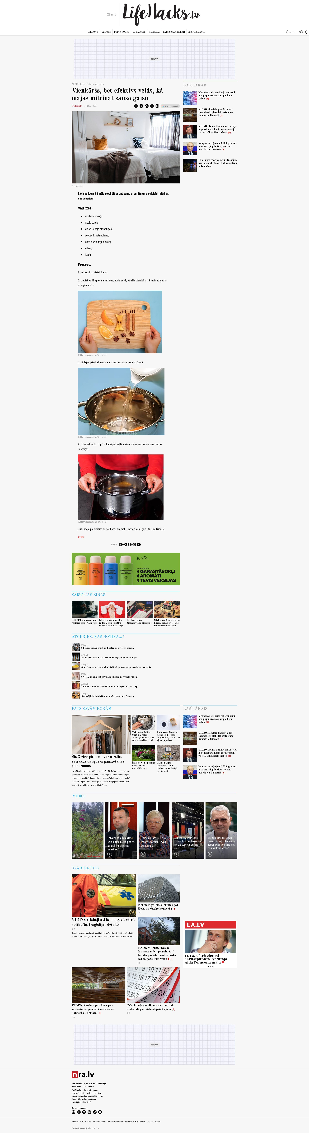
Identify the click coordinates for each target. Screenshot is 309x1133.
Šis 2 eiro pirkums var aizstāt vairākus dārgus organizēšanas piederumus (98, 761)
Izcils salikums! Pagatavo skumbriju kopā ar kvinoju (109, 658)
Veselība (154, 32)
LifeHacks (80, 83)
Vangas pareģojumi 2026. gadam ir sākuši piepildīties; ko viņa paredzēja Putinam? (217, 146)
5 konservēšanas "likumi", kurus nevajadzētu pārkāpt (109, 686)
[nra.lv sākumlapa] (111, 14)
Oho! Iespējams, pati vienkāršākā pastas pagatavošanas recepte (116, 667)
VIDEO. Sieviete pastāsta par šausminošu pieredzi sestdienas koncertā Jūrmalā (215, 112)
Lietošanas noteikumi (115, 1121)
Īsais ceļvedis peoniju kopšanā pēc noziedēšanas (143, 766)
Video (78, 796)
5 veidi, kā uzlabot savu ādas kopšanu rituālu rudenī (109, 677)
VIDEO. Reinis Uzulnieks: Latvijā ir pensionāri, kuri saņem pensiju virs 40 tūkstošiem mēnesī (217, 129)
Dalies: (114, 544)
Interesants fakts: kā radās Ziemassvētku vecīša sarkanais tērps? (112, 623)
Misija (89, 1121)
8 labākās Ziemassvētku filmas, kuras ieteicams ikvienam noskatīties (167, 623)
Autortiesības (129, 1121)
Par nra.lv (75, 1121)
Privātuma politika (99, 1121)
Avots (81, 537)
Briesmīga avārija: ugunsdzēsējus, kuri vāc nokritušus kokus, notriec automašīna (217, 163)
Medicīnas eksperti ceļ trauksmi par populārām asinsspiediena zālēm (216, 95)
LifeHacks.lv (77, 105)
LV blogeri (139, 32)
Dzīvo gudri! (121, 32)
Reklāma (83, 1121)
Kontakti (158, 1121)
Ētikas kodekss (140, 1121)
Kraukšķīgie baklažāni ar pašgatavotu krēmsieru (107, 696)
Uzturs (106, 32)
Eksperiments (196, 32)
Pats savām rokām (174, 32)
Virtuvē (93, 32)
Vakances (150, 1121)
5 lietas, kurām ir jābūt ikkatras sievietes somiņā (107, 648)
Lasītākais (195, 85)
